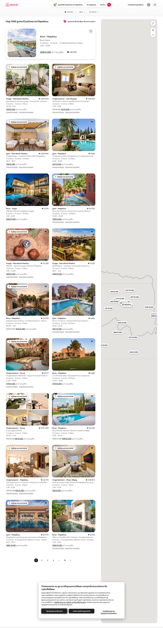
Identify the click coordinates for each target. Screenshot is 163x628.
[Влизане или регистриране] (148, 4)
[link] (30, 560)
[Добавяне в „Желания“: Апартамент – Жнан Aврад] (92, 448)
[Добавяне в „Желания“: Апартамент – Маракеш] (46, 448)
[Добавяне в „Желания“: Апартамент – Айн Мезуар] (92, 67)
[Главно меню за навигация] (154, 4)
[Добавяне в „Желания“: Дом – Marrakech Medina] (46, 122)
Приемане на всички (54, 611)
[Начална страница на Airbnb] (12, 5)
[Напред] (70, 560)
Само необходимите (81, 611)
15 (65, 560)
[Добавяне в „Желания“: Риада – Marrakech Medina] (46, 67)
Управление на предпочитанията (109, 612)
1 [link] (36, 560)
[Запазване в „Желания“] (90, 31)
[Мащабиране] (153, 30)
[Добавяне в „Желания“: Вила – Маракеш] (46, 286)
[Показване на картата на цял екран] (153, 23)
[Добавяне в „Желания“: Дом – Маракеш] (92, 122)
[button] (45, 52)
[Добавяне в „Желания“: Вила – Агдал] (46, 176)
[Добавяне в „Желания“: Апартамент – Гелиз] (46, 341)
